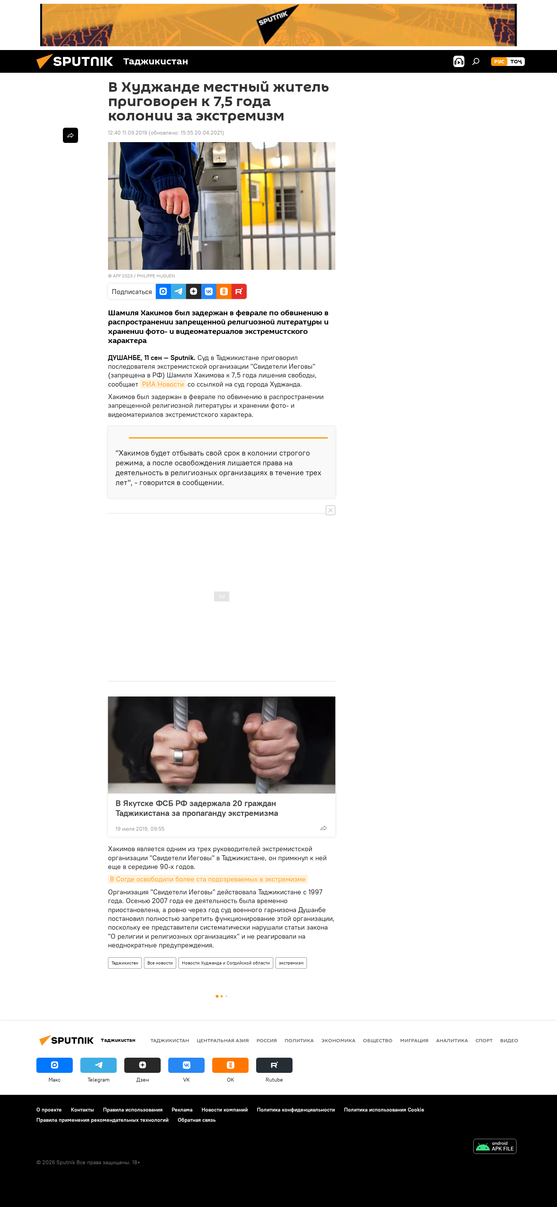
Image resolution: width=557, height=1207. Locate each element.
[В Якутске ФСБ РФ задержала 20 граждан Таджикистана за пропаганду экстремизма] (221, 745)
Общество (378, 1040)
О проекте (49, 1109)
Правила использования (133, 1109)
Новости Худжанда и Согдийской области (226, 963)
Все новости (160, 963)
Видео (509, 1040)
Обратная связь (197, 1119)
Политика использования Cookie (384, 1109)
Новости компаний (225, 1109)
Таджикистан (124, 963)
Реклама (182, 1109)
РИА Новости (163, 384)
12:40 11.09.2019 (127, 132)
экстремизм (291, 963)
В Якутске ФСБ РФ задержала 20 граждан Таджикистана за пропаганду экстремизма (197, 808)
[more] (323, 828)
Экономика (338, 1040)
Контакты (82, 1109)
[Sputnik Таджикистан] (77, 70)
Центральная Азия (223, 1040)
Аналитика (452, 1040)
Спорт (484, 1040)
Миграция (414, 1040)
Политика (299, 1040)
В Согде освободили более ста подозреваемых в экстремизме (208, 879)
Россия (267, 1040)
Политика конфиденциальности (296, 1109)
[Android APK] (495, 1147)
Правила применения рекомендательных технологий (102, 1119)
